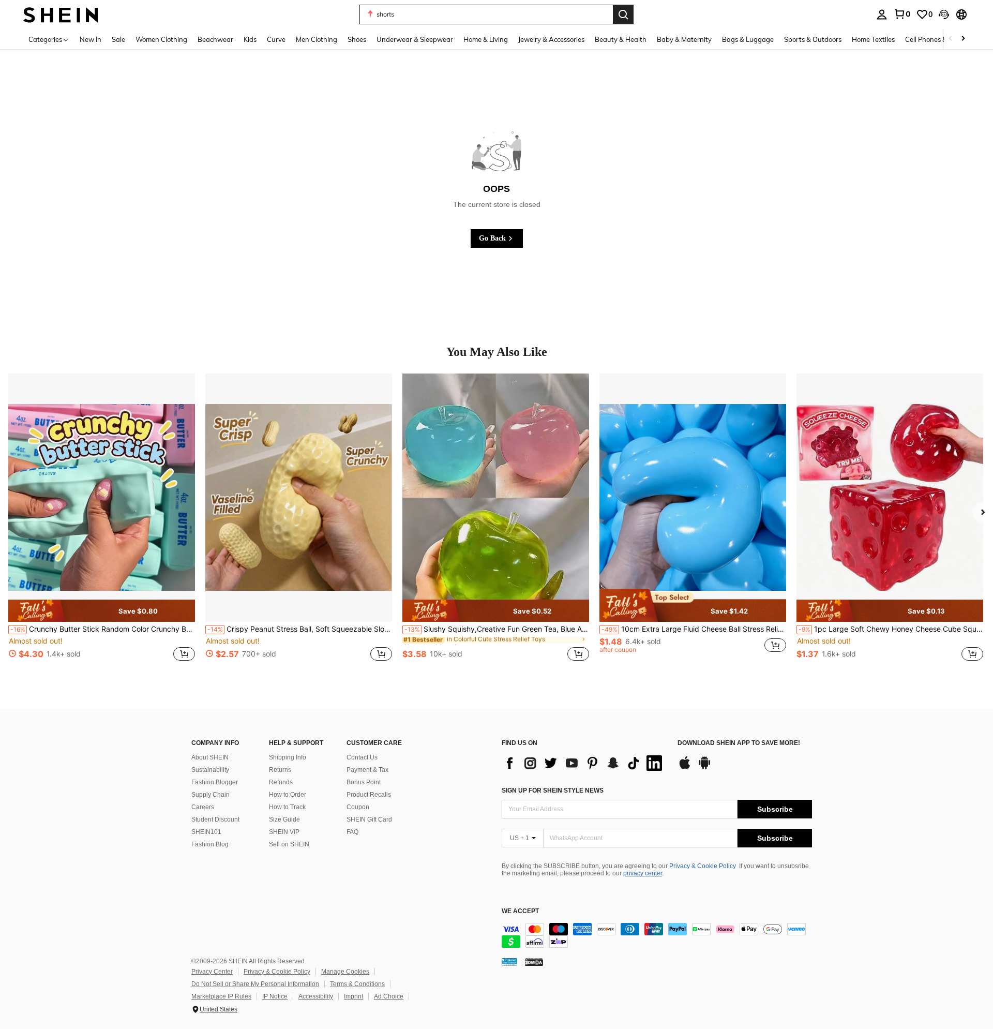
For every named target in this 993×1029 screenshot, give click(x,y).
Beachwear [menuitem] (215, 39)
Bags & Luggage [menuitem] (748, 39)
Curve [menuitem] (276, 39)
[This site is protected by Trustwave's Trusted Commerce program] (509, 961)
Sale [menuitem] (118, 39)
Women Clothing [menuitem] (161, 39)
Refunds (281, 782)
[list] (584, 763)
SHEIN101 (206, 832)
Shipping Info (287, 757)
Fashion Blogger (214, 782)
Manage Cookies (345, 971)
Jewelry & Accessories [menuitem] (551, 39)
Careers (202, 807)
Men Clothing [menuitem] (316, 39)
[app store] (685, 767)
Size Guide (284, 819)
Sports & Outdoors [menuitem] (812, 39)
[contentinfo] (657, 935)
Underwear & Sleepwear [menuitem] (415, 39)
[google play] (704, 767)
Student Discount (215, 819)
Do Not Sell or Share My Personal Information (255, 984)
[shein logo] (60, 14)
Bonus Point (364, 782)
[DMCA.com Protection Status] (534, 961)
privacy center (642, 873)
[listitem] (101, 523)
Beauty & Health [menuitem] (620, 39)
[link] (902, 14)
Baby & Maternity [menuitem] (684, 39)
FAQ (352, 832)
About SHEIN (210, 757)
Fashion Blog (210, 844)
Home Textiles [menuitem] (873, 39)
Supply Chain (210, 794)
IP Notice (275, 996)
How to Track (287, 807)
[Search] (623, 14)
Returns (280, 769)
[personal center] (882, 14)
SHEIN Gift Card (369, 819)
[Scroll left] (950, 39)
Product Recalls (369, 794)
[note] (101, 610)
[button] (944, 14)
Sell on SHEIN (289, 844)
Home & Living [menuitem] (485, 39)
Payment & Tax (367, 769)
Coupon (358, 807)
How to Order (287, 794)
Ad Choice (388, 996)
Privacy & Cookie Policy (702, 866)
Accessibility (315, 996)
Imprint (353, 996)
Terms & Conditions (357, 984)
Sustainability (210, 769)
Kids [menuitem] (250, 39)
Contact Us (362, 757)
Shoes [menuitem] (357, 39)
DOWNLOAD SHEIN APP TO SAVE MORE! (739, 743)
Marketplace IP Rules (221, 996)
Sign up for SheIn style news (553, 790)
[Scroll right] (963, 39)
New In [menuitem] (90, 39)
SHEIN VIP (284, 832)
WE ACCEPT (520, 911)
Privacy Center (212, 971)
